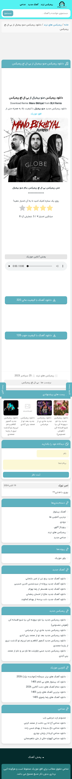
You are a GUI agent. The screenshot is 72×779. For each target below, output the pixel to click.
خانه (66, 24)
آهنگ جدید (33, 4)
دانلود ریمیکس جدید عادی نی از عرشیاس (45, 630)
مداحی (23, 4)
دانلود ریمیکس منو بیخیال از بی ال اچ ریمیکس (38, 63)
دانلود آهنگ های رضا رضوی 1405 (49, 697)
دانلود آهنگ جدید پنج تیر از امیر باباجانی (46, 578)
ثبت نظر (36, 474)
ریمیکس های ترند (53, 24)
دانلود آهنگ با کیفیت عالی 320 (34, 300)
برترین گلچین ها (57, 517)
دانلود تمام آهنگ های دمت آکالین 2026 (46, 687)
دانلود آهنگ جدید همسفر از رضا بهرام (47, 589)
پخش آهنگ (34, 757)
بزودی (63, 522)
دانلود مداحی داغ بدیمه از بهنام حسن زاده (45, 728)
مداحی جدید (60, 537)
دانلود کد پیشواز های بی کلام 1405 (48, 681)
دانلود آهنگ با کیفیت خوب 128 (34, 335)
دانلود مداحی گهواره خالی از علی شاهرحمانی (45, 738)
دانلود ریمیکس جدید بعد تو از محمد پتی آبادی (43, 635)
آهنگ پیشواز (59, 511)
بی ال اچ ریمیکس (19, 98)
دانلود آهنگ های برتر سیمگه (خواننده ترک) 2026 (41, 676)
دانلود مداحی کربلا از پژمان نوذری (49, 733)
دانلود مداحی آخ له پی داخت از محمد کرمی (45, 723)
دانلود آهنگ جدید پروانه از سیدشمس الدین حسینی (40, 583)
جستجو (8, 13)
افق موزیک (36, 113)
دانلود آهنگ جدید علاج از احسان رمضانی (46, 594)
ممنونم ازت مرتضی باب (54, 718)
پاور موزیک (60, 558)
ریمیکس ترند (47, 4)
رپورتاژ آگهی (60, 527)
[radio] (50, 209)
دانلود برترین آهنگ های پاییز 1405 (48, 692)
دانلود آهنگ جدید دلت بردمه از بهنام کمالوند (43, 599)
